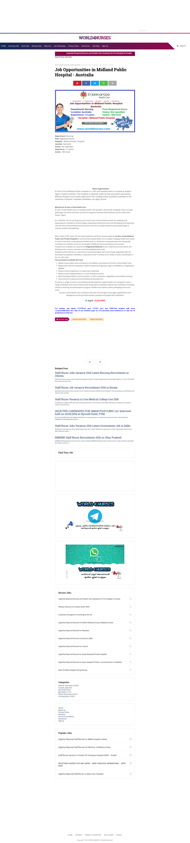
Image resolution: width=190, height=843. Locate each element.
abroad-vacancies (64, 65)
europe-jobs (63, 688)
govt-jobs (62, 690)
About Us (61, 710)
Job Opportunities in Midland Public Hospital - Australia (91, 72)
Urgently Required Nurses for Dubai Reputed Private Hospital (82, 654)
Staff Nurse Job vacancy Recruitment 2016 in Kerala (86, 387)
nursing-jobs (63, 696)
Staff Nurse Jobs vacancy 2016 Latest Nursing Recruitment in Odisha (92, 374)
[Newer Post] (90, 361)
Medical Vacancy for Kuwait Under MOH (74, 607)
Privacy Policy (63, 712)
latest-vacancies (75, 65)
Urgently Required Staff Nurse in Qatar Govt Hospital (80, 774)
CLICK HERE (99, 300)
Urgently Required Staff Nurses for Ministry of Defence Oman (84, 747)
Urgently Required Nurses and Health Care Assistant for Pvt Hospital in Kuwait (87, 53)
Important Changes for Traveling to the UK (75, 615)
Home (56, 65)
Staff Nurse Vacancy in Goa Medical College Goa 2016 (87, 399)
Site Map (96, 46)
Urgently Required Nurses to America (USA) (75, 638)
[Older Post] (100, 361)
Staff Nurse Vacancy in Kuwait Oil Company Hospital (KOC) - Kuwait (87, 755)
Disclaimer (85, 46)
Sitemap (61, 714)
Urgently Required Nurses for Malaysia (73, 630)
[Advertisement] (95, 16)
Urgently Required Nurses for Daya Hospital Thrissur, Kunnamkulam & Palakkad (90, 662)
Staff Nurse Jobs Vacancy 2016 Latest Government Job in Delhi (92, 425)
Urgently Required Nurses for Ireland (73, 646)
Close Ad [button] (143, 30)
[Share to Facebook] (86, 83)
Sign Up (105, 46)
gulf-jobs (62, 692)
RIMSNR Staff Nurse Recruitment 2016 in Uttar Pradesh (88, 437)
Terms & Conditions (66, 716)
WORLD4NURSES (95, 37)
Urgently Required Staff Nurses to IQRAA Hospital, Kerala (82, 739)
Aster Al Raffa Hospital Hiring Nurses (72, 670)
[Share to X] (95, 83)
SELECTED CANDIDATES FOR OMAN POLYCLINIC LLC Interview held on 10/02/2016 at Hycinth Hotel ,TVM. (93, 413)
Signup (61, 721)
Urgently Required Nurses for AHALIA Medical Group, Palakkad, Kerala (85, 623)
